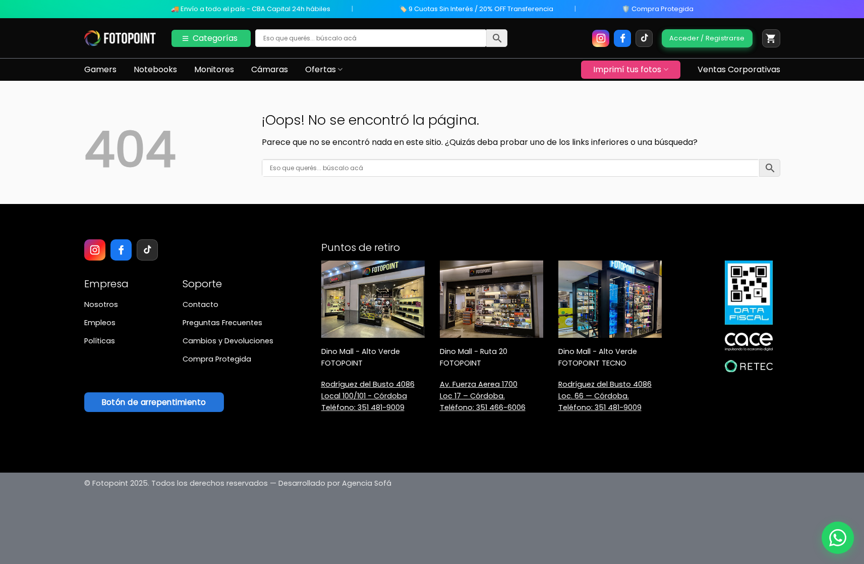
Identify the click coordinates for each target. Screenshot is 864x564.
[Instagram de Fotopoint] (600, 38)
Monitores (214, 69)
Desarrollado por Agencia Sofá (334, 483)
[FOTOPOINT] (120, 38)
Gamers (100, 69)
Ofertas (320, 69)
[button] (771, 38)
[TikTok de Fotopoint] (644, 38)
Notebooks (155, 69)
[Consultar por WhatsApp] (838, 538)
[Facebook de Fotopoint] (622, 38)
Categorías (215, 38)
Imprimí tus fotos (627, 69)
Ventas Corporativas (739, 69)
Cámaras (269, 69)
